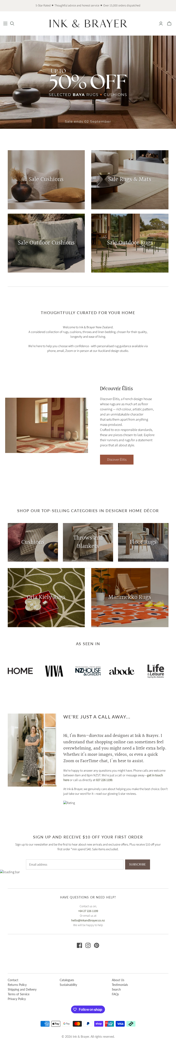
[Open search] (12, 23)
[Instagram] (88, 945)
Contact (13, 980)
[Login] (161, 23)
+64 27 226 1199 (88, 911)
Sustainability (68, 985)
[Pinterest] (96, 945)
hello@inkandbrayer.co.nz (88, 920)
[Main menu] (5, 23)
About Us (118, 980)
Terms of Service (18, 994)
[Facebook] (79, 945)
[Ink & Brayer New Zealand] (88, 23)
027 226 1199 (104, 780)
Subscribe (137, 864)
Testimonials (120, 985)
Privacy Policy (17, 999)
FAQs (115, 994)
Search (116, 989)
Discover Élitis (116, 459)
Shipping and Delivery (22, 989)
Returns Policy (17, 985)
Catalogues (67, 980)
